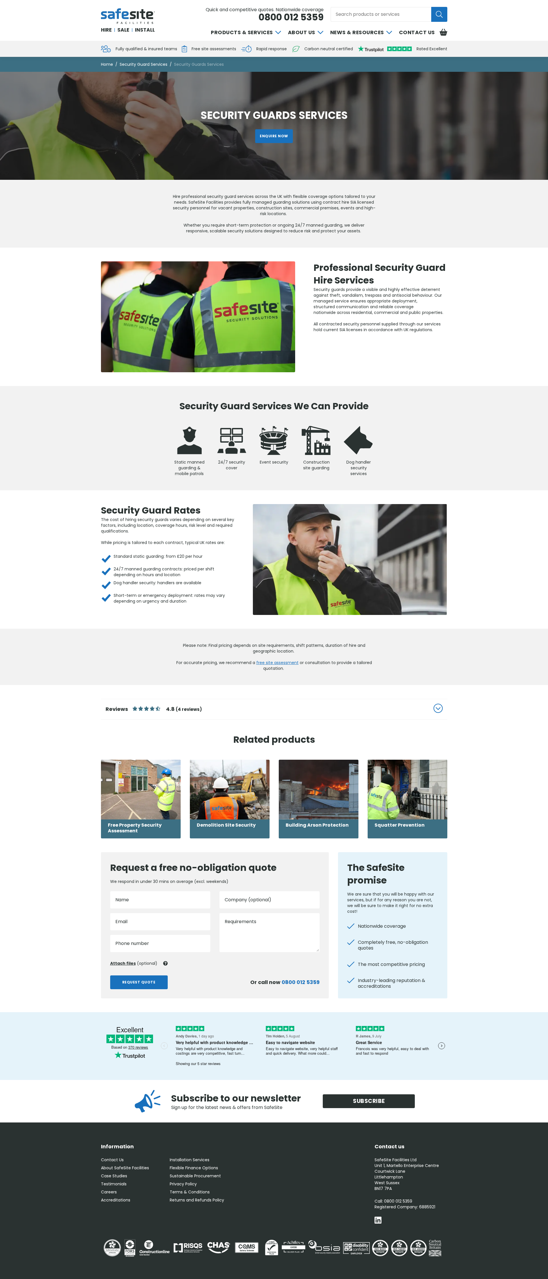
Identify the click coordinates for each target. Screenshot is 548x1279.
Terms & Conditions (190, 1192)
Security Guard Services (143, 64)
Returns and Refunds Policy (197, 1200)
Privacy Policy (183, 1184)
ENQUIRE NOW (274, 136)
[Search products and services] (439, 14)
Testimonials (114, 1184)
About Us (301, 32)
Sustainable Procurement (195, 1176)
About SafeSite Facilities (125, 1168)
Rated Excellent (432, 49)
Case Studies (114, 1176)
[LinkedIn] (378, 1221)
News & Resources (357, 32)
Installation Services (189, 1160)
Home (107, 64)
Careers (109, 1192)
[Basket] (443, 32)
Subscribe (369, 1101)
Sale (123, 30)
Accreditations (115, 1200)
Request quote (139, 982)
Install (145, 30)
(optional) (133, 963)
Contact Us (417, 32)
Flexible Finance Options (194, 1168)
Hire (106, 30)
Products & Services (242, 32)
